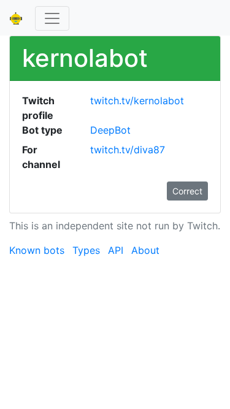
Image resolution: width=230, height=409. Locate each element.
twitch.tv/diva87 (127, 149)
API (115, 250)
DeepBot (110, 130)
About (145, 250)
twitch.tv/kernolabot (137, 100)
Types (86, 250)
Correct (187, 191)
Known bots (36, 250)
